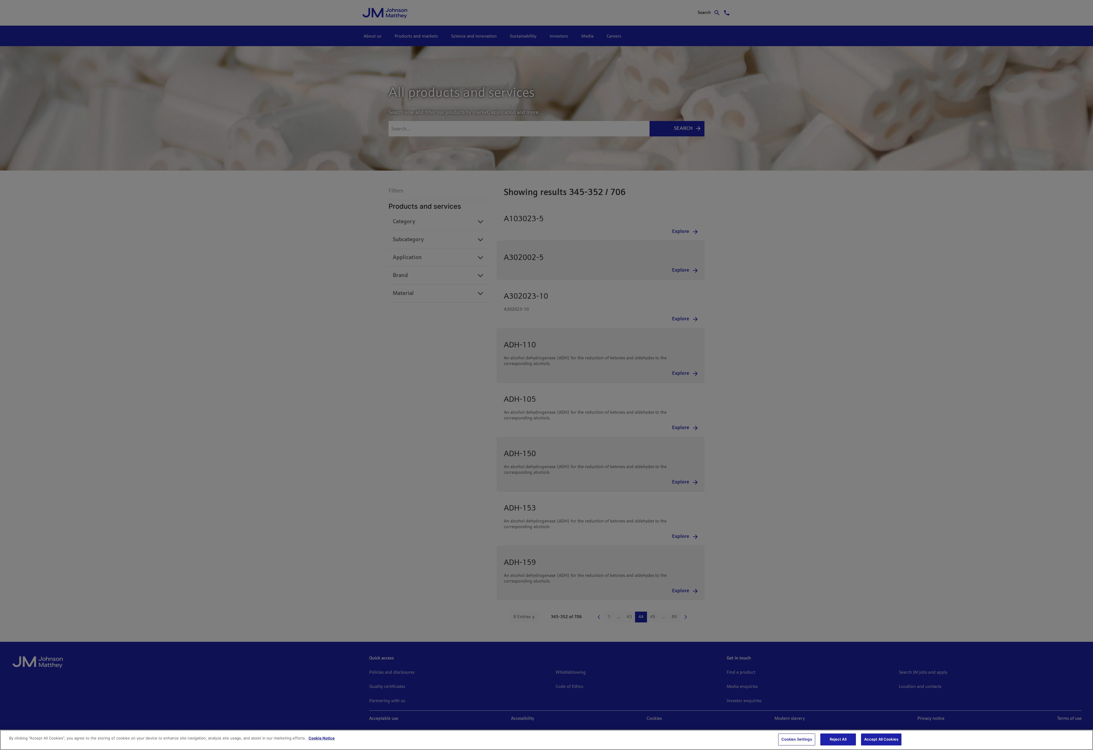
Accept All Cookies (881, 739)
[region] (546, 740)
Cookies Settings (796, 739)
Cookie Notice (322, 738)
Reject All (838, 739)
